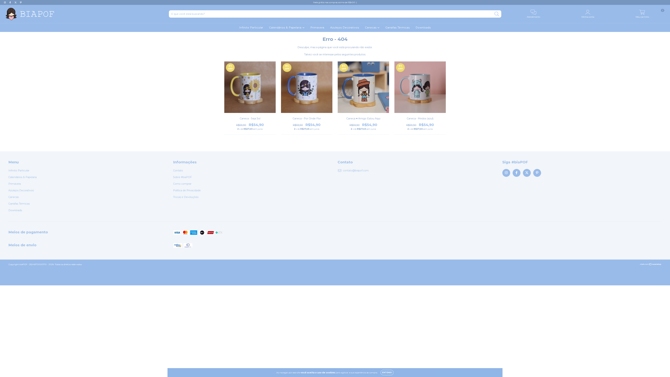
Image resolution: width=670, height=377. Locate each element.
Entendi (387, 372)
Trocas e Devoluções (185, 197)
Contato (178, 170)
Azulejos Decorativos (344, 27)
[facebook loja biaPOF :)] (10, 2)
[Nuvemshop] (651, 264)
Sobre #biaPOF (182, 177)
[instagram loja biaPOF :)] (5, 2)
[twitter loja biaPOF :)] (15, 2)
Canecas (371, 27)
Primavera (317, 27)
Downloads (423, 27)
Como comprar (182, 183)
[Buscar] (497, 14)
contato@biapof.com (356, 170)
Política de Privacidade (187, 190)
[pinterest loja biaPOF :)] (20, 2)
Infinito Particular (251, 27)
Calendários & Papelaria (285, 27)
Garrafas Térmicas (397, 27)
